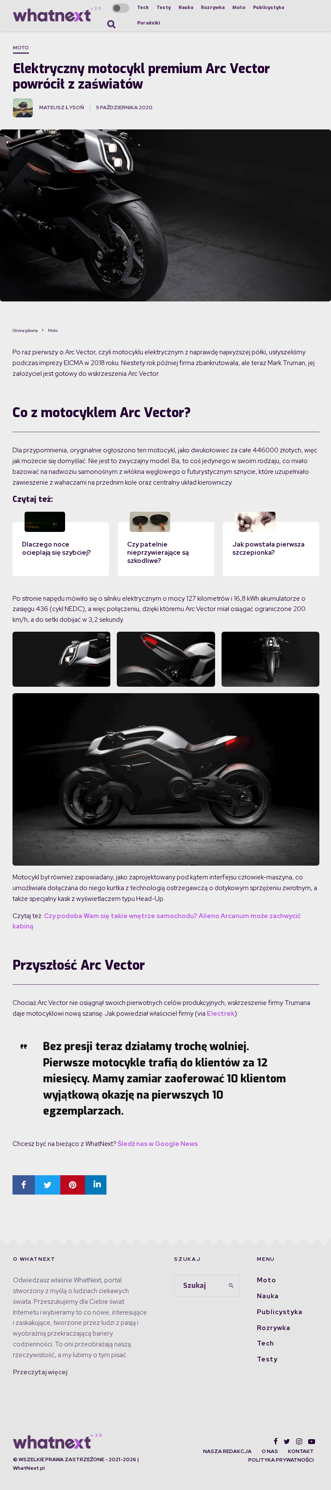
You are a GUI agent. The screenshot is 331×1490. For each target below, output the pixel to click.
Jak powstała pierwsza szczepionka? (268, 548)
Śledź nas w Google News (158, 1144)
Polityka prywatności (281, 1459)
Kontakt (301, 1451)
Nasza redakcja (227, 1451)
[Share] (23, 1185)
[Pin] (72, 1185)
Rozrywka (213, 7)
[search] (231, 1285)
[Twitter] (287, 1441)
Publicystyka (268, 7)
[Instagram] (299, 1441)
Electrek (220, 1013)
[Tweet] (47, 1185)
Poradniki (148, 23)
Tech (143, 7)
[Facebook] (276, 1441)
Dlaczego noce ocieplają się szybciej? (56, 548)
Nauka (185, 7)
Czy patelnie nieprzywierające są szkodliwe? (158, 552)
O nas (270, 1451)
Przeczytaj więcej (40, 1372)
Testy (163, 7)
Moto (238, 7)
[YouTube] (311, 1441)
